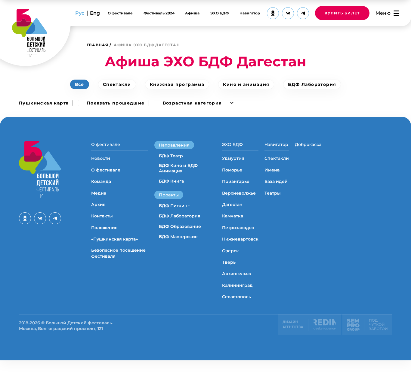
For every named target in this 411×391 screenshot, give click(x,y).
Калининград (237, 285)
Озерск (230, 250)
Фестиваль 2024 (159, 13)
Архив (98, 204)
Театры (272, 193)
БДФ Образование (180, 226)
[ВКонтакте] (288, 13)
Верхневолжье (239, 193)
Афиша (192, 13)
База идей (276, 181)
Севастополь (236, 296)
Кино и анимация (246, 84)
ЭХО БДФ (219, 13)
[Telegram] (303, 13)
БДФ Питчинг (174, 205)
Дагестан (232, 204)
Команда (101, 181)
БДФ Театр (171, 156)
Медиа (98, 193)
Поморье (232, 170)
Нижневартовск (240, 239)
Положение (104, 227)
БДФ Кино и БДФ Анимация (178, 168)
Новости (100, 158)
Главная (97, 45)
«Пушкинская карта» (114, 239)
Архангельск (236, 273)
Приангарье (235, 181)
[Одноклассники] (273, 13)
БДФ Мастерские (178, 236)
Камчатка (232, 216)
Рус (79, 13)
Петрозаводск (238, 227)
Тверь (229, 262)
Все (79, 84)
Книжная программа (177, 84)
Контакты (102, 216)
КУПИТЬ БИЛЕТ (342, 13)
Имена (272, 170)
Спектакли (117, 84)
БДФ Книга (171, 181)
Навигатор (249, 13)
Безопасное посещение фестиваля (118, 253)
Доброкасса (308, 144)
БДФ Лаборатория (312, 84)
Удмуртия (233, 158)
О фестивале (120, 13)
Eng (95, 13)
